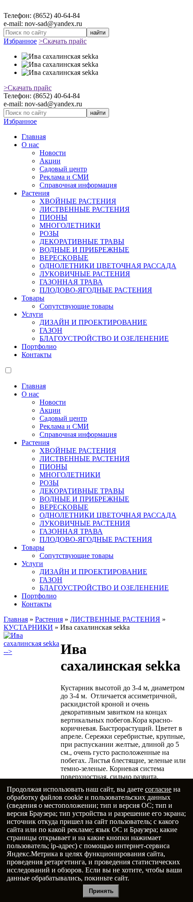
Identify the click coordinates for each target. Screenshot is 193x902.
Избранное (20, 41)
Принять (101, 891)
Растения (35, 193)
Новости (52, 153)
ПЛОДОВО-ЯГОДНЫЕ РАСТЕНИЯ (95, 290)
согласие (158, 789)
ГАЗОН (50, 330)
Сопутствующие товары (76, 306)
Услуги (32, 314)
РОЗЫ (49, 233)
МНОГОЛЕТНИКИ (70, 225)
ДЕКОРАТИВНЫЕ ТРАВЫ (81, 241)
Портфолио (39, 346)
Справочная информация (78, 185)
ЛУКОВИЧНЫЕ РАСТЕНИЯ (84, 274)
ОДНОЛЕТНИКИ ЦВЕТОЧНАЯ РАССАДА (107, 266)
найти (97, 32)
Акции (50, 161)
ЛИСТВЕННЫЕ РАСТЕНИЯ (84, 209)
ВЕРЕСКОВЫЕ (63, 257)
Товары (33, 298)
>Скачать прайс (63, 41)
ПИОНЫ (53, 217)
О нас (30, 144)
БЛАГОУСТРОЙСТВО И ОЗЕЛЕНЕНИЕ (104, 338)
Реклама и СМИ (64, 177)
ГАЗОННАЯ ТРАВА (71, 282)
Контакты (37, 354)
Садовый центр (63, 169)
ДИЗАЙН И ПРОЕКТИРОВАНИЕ (93, 322)
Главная (34, 136)
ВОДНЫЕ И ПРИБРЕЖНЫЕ (84, 249)
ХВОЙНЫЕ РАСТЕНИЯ (77, 201)
